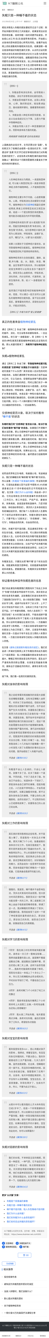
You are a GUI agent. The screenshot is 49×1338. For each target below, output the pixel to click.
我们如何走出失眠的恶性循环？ (21, 1221)
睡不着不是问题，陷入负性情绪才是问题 (25, 1209)
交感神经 (30, 204)
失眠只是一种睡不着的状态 (19, 1205)
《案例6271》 (21, 878)
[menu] (45, 3)
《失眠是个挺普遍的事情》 (23, 481)
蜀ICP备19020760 (20, 1328)
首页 (3, 10)
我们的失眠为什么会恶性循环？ (21, 1217)
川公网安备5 (28, 1325)
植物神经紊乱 (28, 322)
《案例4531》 (21, 1093)
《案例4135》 (21, 758)
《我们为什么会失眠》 (23, 492)
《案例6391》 (21, 1137)
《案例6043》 (22, 1186)
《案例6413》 (21, 929)
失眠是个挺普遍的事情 (17, 1201)
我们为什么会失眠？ (16, 1213)
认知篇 (35, 21)
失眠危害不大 (24, 1243)
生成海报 (10, 1263)
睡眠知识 (27, 21)
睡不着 (7, 416)
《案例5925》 (22, 1028)
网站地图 (32, 1328)
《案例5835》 (22, 813)
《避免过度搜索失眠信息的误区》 (23, 647)
